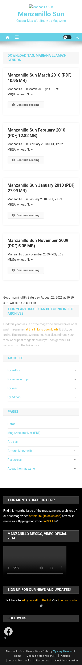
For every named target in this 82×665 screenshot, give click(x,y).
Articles (13, 441)
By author (14, 370)
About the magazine (21, 468)
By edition (14, 397)
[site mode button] (67, 37)
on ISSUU (48, 521)
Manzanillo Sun (41, 14)
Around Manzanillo (20, 450)
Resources (15, 459)
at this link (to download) (41, 329)
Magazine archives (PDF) (24, 433)
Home (12, 424)
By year (12, 388)
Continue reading (28, 104)
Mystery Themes (63, 651)
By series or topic (19, 379)
